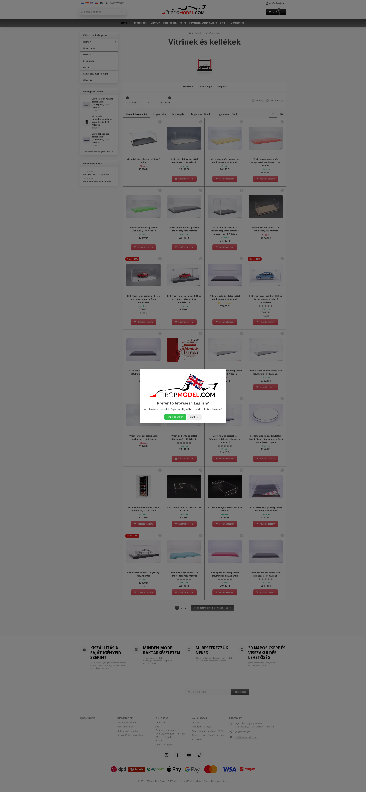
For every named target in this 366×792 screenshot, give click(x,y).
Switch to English (175, 416)
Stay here (194, 416)
